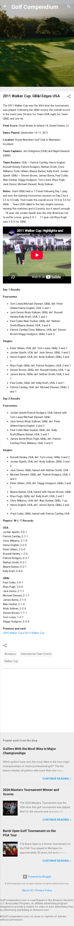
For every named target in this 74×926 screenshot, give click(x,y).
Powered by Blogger (39, 876)
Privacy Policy (44, 890)
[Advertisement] (37, 51)
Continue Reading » (57, 778)
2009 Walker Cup (13, 633)
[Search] (69, 7)
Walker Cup (11, 661)
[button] (69, 97)
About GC (28, 890)
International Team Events (36, 654)
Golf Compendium (34, 6)
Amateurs (10, 654)
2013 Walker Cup (35, 633)
